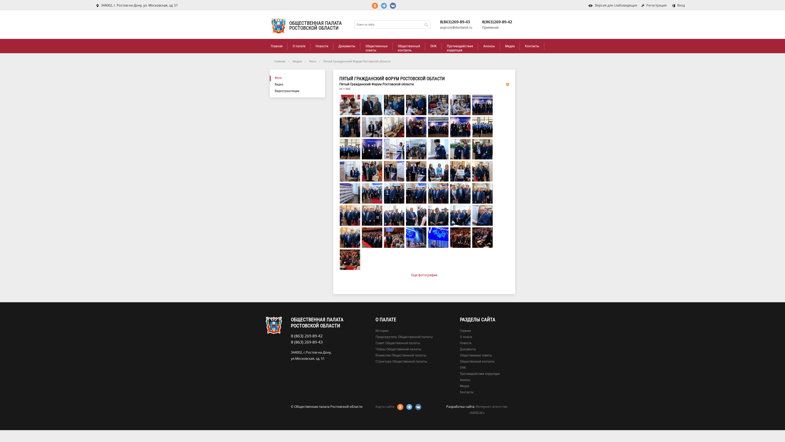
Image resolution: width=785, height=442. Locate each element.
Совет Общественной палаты (398, 343)
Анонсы (489, 46)
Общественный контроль (409, 48)
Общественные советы (377, 48)
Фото (312, 61)
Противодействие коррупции (460, 48)
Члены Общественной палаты (398, 349)
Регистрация (656, 5)
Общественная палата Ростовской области (315, 25)
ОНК (433, 46)
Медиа (510, 46)
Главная (277, 46)
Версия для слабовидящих (616, 5)
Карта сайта (385, 406)
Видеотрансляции (287, 91)
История (382, 331)
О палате (299, 46)
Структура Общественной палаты (401, 361)
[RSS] (507, 84)
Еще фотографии (424, 275)
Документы (347, 46)
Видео (279, 84)
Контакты (532, 46)
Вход (681, 5)
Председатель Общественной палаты (404, 337)
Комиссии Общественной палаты (401, 355)
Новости (322, 46)
